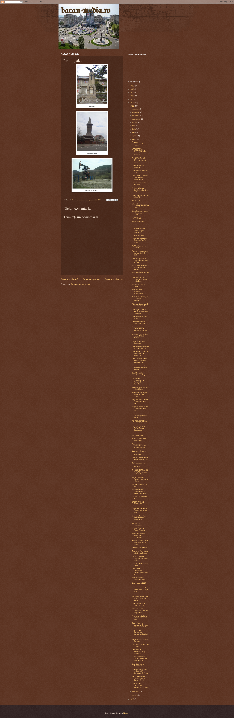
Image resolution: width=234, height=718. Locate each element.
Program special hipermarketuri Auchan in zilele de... (140, 329)
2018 (132, 99)
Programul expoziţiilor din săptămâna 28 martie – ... (139, 240)
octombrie (136, 116)
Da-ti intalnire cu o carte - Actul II (138, 604)
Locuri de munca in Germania (138, 342)
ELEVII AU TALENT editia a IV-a (139, 439)
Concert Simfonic (138, 454)
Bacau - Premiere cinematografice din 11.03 (139, 558)
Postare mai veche (114, 279)
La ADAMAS (136, 218)
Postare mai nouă (69, 279)
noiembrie (136, 112)
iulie (134, 126)
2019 (132, 96)
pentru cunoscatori (138, 221)
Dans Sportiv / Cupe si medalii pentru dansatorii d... (140, 518)
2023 (132, 86)
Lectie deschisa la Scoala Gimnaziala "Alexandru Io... (139, 658)
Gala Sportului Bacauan (140, 272)
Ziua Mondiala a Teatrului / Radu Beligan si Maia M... (140, 491)
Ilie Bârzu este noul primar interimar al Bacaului (139, 465)
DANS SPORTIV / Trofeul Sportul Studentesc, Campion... (138, 429)
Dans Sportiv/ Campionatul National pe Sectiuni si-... (140, 633)
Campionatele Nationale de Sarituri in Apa (140, 347)
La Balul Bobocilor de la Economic (140, 645)
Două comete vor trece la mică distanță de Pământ (140, 368)
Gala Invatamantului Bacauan (139, 184)
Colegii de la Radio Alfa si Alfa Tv (140, 564)
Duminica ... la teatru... (140, 225)
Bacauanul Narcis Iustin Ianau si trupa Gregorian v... (140, 611)
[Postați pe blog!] (110, 200)
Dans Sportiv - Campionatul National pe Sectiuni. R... (140, 571)
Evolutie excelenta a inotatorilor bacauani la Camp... (140, 260)
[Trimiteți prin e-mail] (107, 200)
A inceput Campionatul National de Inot (140, 305)
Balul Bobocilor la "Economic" (138, 665)
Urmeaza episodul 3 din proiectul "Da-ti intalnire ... (140, 336)
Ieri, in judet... (137, 200)
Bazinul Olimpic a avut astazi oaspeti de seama (140, 542)
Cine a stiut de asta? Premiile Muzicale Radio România (139, 360)
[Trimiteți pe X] (112, 200)
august (135, 122)
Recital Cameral (137, 435)
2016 (132, 106)
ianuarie (135, 695)
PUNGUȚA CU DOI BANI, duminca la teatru (139, 160)
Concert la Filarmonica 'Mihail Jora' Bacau (140, 552)
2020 (132, 93)
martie (134, 139)
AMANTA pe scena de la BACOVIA (139, 388)
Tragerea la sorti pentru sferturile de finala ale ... (140, 401)
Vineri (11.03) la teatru (139, 548)
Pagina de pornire (91, 279)
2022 (132, 89)
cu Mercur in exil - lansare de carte (138, 579)
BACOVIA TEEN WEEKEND (138, 503)
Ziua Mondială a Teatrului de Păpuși (139, 374)
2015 (132, 699)
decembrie (136, 109)
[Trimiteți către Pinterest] (117, 200)
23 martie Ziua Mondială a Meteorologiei (137, 291)
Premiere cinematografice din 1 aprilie (139, 144)
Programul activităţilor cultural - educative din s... (139, 510)
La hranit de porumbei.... (137, 524)
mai (133, 132)
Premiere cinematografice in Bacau (139, 416)
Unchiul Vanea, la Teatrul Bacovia (138, 529)
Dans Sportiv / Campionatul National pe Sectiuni (140, 685)
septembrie (136, 119)
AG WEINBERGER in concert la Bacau (139, 422)
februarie (135, 691)
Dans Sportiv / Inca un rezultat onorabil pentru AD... (140, 353)
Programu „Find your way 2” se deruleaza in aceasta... (140, 311)
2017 (132, 103)
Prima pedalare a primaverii (138, 166)
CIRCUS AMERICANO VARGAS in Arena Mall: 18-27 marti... (140, 472)
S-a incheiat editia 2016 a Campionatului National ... (140, 267)
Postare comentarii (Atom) (80, 284)
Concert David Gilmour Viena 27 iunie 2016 (140, 458)
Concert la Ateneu (138, 235)
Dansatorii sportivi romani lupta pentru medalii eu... (139, 279)
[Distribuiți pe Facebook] (114, 200)
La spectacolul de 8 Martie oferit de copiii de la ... (140, 590)
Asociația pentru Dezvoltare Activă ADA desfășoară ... (139, 446)
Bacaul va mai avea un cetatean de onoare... (140, 213)
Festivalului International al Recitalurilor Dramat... (138, 381)
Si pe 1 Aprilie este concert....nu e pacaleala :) (138, 230)
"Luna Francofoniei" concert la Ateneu (139, 322)
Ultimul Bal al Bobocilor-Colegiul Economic (139, 651)
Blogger (125, 713)
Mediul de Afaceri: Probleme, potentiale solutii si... (140, 479)
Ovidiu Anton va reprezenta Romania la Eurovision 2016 (140, 625)
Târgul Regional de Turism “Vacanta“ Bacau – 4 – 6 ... (139, 678)
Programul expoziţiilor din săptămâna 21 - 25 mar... (139, 394)
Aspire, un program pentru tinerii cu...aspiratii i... (138, 535)
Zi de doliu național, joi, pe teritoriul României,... (140, 299)
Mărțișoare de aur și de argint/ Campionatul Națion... (140, 598)
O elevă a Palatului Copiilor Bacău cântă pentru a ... (140, 190)
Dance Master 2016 (139, 583)
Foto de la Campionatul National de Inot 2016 (140, 253)
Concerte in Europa (138, 451)
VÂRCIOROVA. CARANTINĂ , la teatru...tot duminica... (139, 152)
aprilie (134, 136)
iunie (134, 129)
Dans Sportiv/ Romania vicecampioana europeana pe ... (140, 177)
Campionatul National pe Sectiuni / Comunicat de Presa (140, 671)
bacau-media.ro (86, 10)
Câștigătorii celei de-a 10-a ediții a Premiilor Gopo (140, 206)
